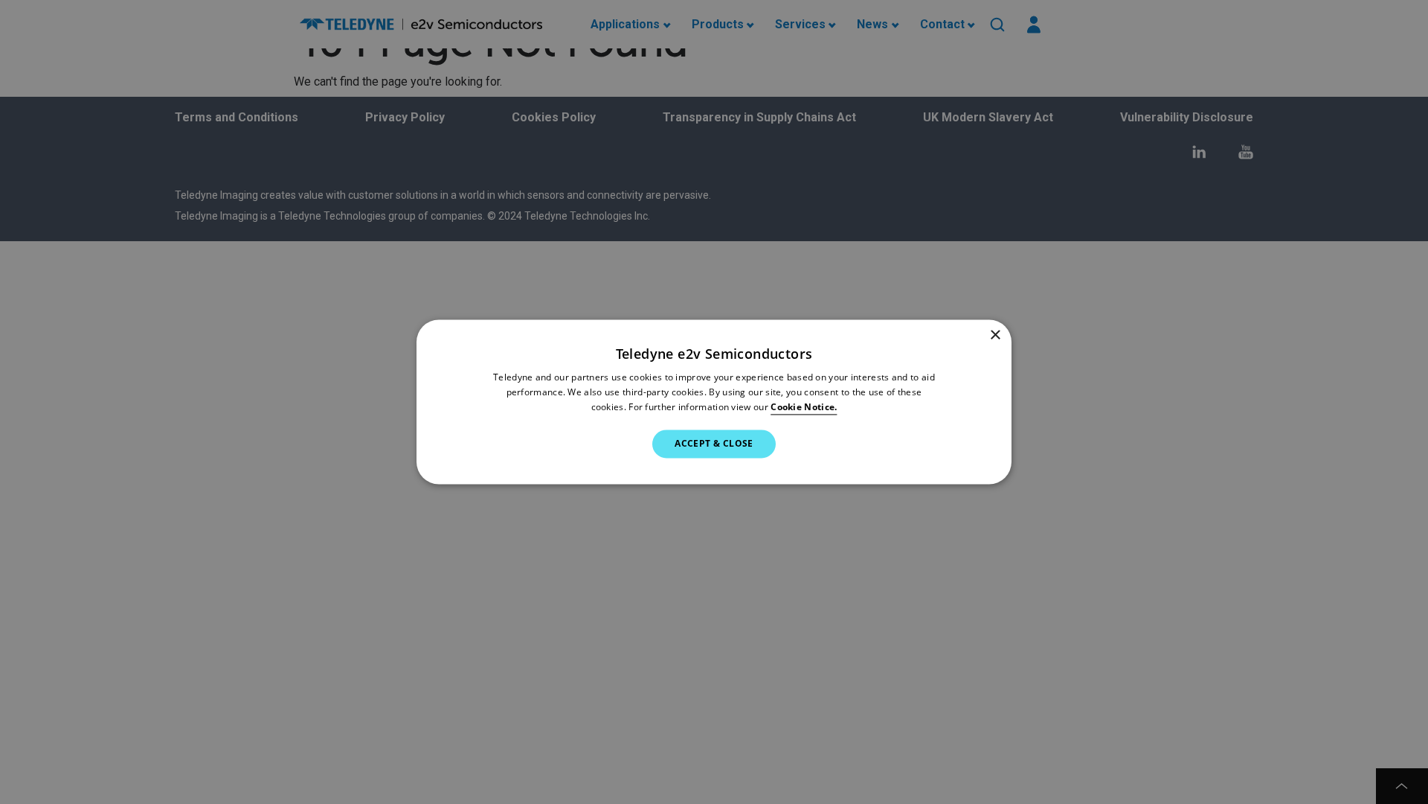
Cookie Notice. (804, 407)
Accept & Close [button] (714, 443)
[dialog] (714, 401)
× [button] (994, 335)
